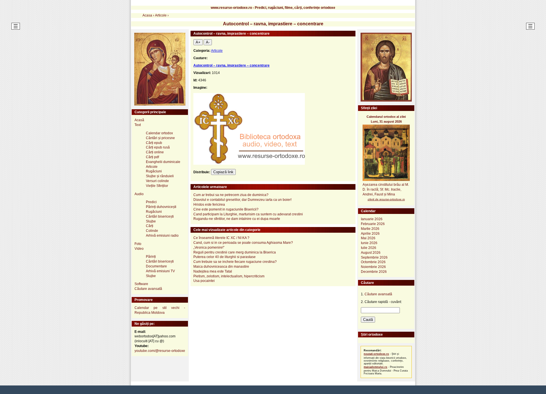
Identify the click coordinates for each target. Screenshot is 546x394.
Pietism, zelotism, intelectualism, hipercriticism (228, 276)
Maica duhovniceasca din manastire (221, 267)
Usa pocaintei (204, 281)
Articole (217, 51)
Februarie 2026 (373, 224)
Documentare (156, 266)
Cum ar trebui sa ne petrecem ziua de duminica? (230, 195)
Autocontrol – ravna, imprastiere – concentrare (231, 65)
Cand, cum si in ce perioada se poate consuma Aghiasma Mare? (243, 243)
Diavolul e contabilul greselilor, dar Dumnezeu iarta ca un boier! (242, 200)
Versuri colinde (157, 181)
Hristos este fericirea (209, 205)
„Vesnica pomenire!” (208, 247)
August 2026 (370, 253)
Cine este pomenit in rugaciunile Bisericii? (225, 209)
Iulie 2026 (368, 248)
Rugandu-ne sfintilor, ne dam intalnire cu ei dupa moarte (236, 219)
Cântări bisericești (160, 216)
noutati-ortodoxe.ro (376, 353)
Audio (139, 194)
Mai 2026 (368, 238)
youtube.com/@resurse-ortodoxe (160, 351)
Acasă (139, 120)
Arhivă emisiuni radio (162, 236)
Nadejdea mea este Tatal (212, 271)
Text (138, 125)
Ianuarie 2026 (371, 219)
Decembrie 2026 (374, 272)
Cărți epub (154, 143)
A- (208, 42)
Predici (151, 202)
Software (141, 284)
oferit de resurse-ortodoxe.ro (386, 199)
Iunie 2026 (369, 243)
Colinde (152, 231)
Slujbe (151, 221)
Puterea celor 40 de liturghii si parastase (224, 257)
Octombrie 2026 (373, 262)
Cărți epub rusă (158, 147)
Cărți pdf (152, 157)
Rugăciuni (154, 171)
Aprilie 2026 (370, 234)
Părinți (151, 257)
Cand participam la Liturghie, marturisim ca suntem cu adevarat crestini (248, 214)
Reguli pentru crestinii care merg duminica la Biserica (234, 252)
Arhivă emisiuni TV (160, 271)
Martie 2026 (370, 229)
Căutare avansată (148, 289)
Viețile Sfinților (157, 186)
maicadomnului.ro (375, 367)
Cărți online (155, 152)
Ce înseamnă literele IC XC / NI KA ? (221, 238)
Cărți (149, 226)
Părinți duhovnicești (161, 207)
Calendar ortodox (159, 133)
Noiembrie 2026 (373, 267)
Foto (138, 244)
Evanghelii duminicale (163, 162)
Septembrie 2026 (374, 257)
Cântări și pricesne (160, 138)
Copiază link (223, 172)
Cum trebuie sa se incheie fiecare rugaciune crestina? (235, 262)
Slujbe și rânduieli (160, 176)
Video (139, 249)
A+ (198, 42)
